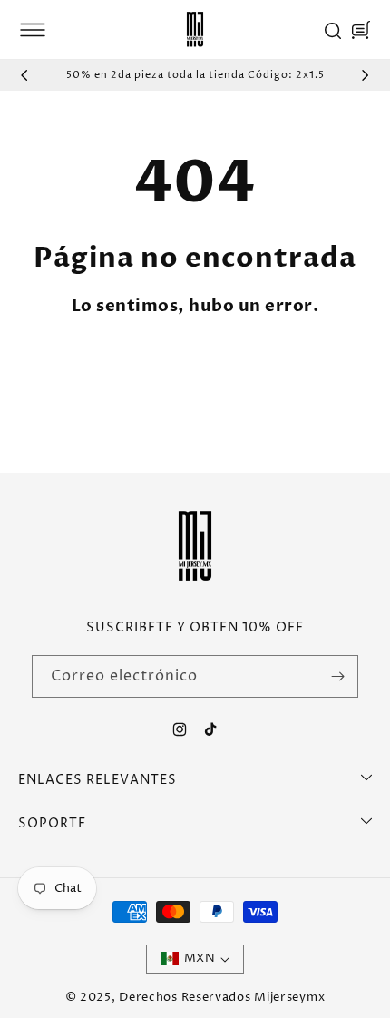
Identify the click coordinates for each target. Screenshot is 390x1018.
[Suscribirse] (337, 676)
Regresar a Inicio (106, 374)
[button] (32, 29)
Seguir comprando (278, 374)
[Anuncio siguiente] (365, 75)
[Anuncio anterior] (24, 75)
